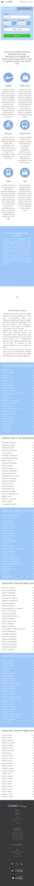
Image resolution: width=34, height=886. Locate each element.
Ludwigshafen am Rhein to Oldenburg (13, 629)
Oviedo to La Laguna (8, 678)
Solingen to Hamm (7, 398)
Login (31, 2)
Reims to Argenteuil (8, 533)
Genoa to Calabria (7, 745)
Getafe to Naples (7, 416)
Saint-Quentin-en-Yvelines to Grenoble (13, 548)
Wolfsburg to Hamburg (9, 636)
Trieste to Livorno (7, 760)
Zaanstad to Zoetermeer (9, 471)
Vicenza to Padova (7, 796)
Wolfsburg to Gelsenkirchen (10, 401)
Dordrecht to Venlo (8, 486)
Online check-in (17, 830)
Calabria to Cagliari (7, 768)
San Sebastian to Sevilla (9, 688)
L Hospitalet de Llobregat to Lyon (12, 408)
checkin (5, 20)
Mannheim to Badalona (9, 390)
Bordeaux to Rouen (8, 528)
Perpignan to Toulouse (9, 569)
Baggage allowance (17, 833)
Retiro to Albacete (7, 711)
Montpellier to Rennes (8, 525)
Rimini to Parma (6, 791)
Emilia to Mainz (6, 431)
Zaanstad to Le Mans (8, 372)
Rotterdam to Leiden (8, 445)
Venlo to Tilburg (7, 501)
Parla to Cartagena (7, 424)
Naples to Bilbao (7, 426)
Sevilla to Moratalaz (8, 663)
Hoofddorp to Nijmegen (9, 478)
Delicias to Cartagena (8, 719)
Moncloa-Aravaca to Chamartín (11, 717)
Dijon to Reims (6, 543)
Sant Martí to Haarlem (8, 411)
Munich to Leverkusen (8, 588)
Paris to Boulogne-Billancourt (11, 515)
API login (17, 854)
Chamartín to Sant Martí (9, 706)
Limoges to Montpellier (9, 556)
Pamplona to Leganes (8, 686)
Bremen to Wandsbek (8, 593)
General (17, 815)
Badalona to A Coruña (8, 681)
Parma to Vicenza (7, 778)
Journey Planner (25, 8)
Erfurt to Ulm (6, 395)
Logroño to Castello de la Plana (11, 699)
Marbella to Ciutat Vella (9, 709)
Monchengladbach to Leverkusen (12, 608)
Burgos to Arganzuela (8, 691)
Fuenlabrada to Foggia (9, 413)
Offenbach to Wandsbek (9, 644)
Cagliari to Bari (6, 773)
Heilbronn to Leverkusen (9, 639)
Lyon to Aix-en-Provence (9, 518)
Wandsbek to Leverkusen (9, 598)
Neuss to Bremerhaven (9, 631)
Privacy (17, 821)
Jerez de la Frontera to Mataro (11, 683)
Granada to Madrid (7, 676)
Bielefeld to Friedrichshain (10, 600)
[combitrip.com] (8, 2)
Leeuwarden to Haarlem (9, 504)
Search (17, 35)
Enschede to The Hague (9, 463)
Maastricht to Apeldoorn (9, 481)
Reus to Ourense (7, 722)
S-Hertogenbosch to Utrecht (10, 476)
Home (17, 810)
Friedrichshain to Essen (9, 403)
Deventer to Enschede (8, 491)
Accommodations (9, 8)
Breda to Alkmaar (7, 460)
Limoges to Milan (7, 383)
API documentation (17, 852)
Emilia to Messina (7, 781)
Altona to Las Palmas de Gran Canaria (13, 393)
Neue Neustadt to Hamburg (10, 616)
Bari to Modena (6, 753)
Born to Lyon (6, 375)
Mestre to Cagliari (7, 776)
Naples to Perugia (7, 740)
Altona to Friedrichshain (9, 611)
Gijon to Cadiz (6, 670)
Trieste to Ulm (6, 429)
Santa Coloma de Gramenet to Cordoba (14, 714)
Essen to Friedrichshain (9, 590)
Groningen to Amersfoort (9, 455)
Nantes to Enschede (8, 377)
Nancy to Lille (6, 574)
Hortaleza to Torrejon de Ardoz (11, 696)
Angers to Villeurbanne (9, 541)
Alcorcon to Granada (8, 694)
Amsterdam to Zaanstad (9, 442)
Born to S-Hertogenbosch (10, 494)
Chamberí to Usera (7, 704)
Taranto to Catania (7, 766)
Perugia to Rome (7, 786)
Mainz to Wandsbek (8, 623)
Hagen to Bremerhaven (9, 621)
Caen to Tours (6, 571)
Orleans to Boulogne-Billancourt (12, 564)
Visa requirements (17, 835)
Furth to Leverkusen (8, 649)
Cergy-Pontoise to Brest (9, 536)
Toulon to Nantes (7, 538)
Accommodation (17, 839)
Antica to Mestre (7, 784)
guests (5, 26)
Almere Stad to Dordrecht (10, 458)
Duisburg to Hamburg (8, 595)
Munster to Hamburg (8, 606)
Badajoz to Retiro (7, 419)
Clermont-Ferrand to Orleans (11, 559)
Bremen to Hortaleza (8, 388)
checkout (21, 20)
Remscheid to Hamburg (9, 647)
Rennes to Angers (7, 530)
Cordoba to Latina (7, 668)
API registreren (17, 856)
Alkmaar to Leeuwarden (9, 499)
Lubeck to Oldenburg (8, 618)
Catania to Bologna (7, 750)
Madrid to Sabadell (7, 660)
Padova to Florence (8, 758)
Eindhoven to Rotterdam (9, 450)
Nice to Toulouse (7, 520)
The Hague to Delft (7, 448)
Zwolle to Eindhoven (8, 488)
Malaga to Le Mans (7, 406)
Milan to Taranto (7, 737)
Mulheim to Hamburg (8, 626)
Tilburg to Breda (7, 453)
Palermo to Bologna (8, 743)
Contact (17, 823)
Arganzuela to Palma (8, 701)
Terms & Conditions (17, 819)
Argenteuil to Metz (7, 577)
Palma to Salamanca (8, 665)
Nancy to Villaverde (8, 385)
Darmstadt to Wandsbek (9, 634)
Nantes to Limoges (7, 523)
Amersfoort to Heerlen (9, 473)
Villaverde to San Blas (8, 421)
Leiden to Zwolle (7, 483)
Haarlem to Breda (7, 465)
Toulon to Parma (7, 380)
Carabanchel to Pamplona (10, 673)
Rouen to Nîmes (7, 566)
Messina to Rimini (7, 755)
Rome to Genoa (7, 735)
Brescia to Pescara (7, 763)
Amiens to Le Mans (8, 553)
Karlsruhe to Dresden (8, 603)
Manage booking (17, 837)
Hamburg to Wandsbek (9, 613)
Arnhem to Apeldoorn (8, 468)
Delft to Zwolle (6, 496)
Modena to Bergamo (8, 771)
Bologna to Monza (7, 748)
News (17, 817)
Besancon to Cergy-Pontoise (11, 561)
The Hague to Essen (8, 370)
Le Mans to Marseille (8, 551)
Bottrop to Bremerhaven (9, 641)
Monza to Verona (7, 789)
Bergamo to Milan (7, 794)
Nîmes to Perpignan (8, 546)
